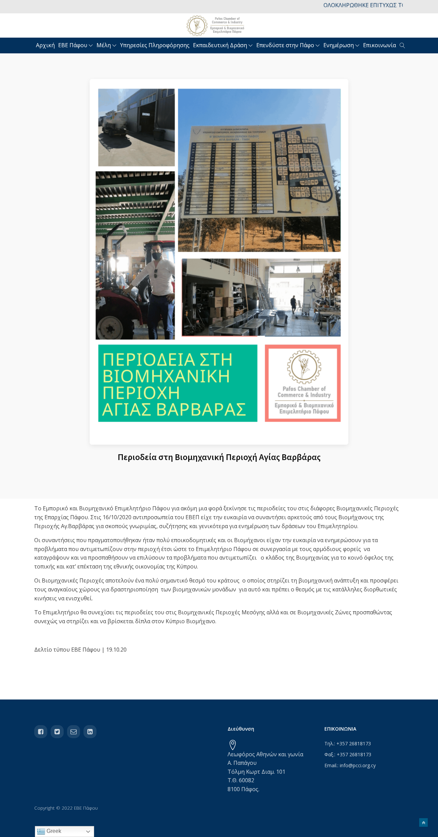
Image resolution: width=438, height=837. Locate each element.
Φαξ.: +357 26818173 (347, 754)
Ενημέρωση (338, 45)
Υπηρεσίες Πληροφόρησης (155, 45)
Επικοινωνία (379, 45)
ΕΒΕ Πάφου (72, 45)
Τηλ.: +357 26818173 (347, 743)
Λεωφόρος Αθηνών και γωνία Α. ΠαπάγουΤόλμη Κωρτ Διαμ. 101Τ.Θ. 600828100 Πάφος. (265, 771)
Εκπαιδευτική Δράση (220, 45)
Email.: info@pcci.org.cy (350, 765)
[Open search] (402, 45)
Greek (53, 831)
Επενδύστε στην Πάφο (285, 45)
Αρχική (45, 45)
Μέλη (103, 45)
